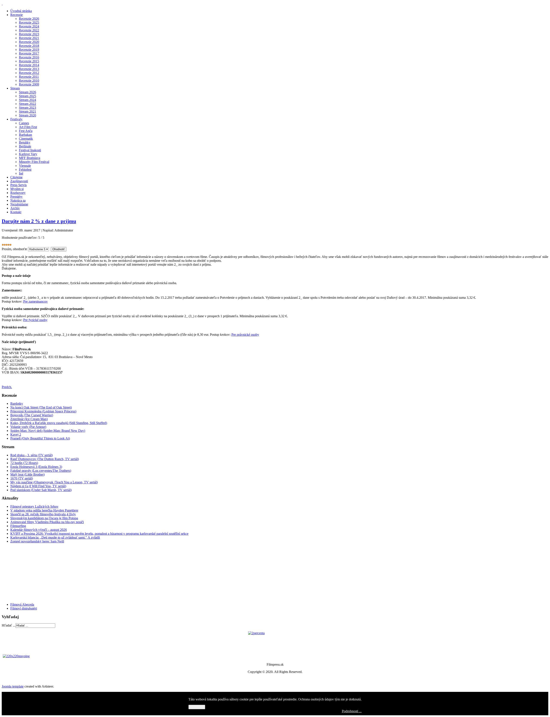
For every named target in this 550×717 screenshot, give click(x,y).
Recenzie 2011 (29, 76)
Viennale (25, 165)
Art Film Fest (28, 127)
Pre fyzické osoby (35, 320)
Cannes (24, 123)
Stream (15, 88)
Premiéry (16, 196)
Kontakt (15, 212)
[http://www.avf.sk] (2, 3)
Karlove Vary (28, 154)
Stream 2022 (27, 104)
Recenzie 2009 (29, 84)
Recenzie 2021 (29, 38)
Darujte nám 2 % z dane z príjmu (39, 221)
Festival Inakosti (30, 150)
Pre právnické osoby (245, 334)
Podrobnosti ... (352, 711)
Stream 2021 (27, 111)
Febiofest (25, 169)
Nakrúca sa (18, 200)
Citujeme (16, 177)
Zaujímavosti (19, 181)
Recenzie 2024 (29, 26)
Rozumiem (196, 707)
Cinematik (26, 138)
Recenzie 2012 (29, 73)
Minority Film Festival (34, 162)
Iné (21, 173)
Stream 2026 (27, 92)
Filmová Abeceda (22, 604)
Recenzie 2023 (29, 34)
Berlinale (25, 146)
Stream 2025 (27, 96)
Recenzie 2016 (29, 57)
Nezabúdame (19, 204)
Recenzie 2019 (29, 49)
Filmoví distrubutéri (23, 608)
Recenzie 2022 (29, 30)
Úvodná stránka (21, 11)
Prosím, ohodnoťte (14, 249)
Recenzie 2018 (29, 45)
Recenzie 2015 (29, 61)
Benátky (24, 142)
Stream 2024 (27, 100)
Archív (15, 208)
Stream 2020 (27, 115)
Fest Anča (25, 131)
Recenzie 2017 (29, 53)
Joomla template (13, 686)
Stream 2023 (27, 107)
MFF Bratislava (29, 158)
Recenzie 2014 (29, 65)
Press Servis (18, 185)
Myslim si (17, 189)
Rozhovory (18, 193)
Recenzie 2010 (29, 80)
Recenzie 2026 (29, 18)
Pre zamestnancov (35, 301)
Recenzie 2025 (29, 22)
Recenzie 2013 (29, 69)
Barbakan (25, 134)
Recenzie (16, 15)
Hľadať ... (8, 625)
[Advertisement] (27, 572)
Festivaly (16, 119)
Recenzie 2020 (29, 42)
